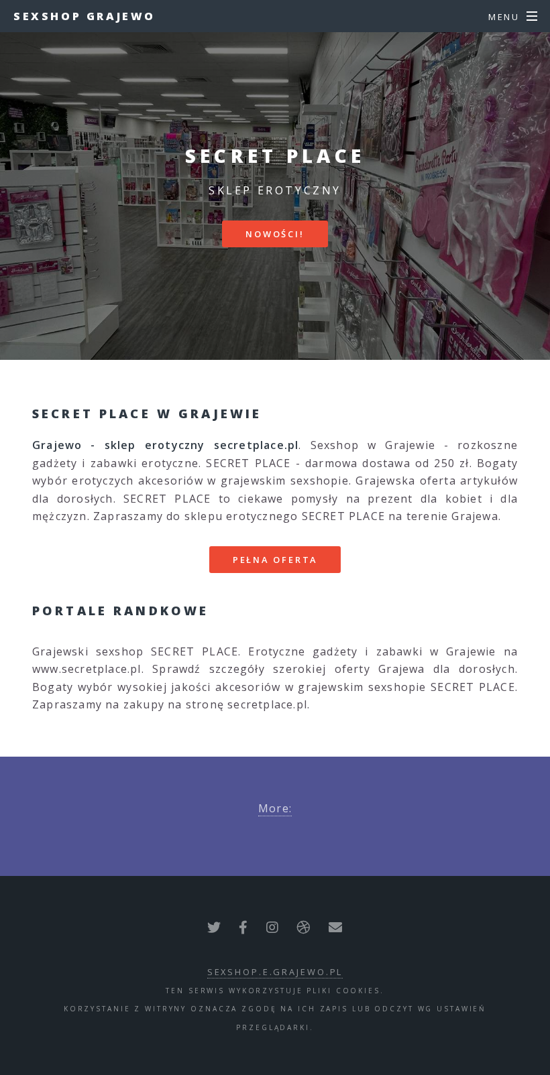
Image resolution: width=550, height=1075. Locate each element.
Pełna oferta (275, 560)
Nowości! (275, 234)
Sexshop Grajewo (84, 16)
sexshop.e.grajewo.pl (275, 972)
